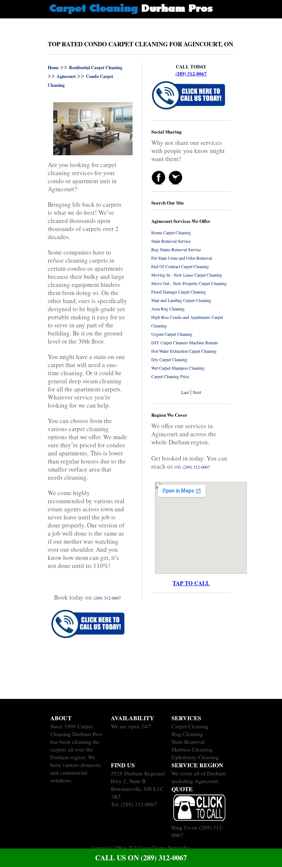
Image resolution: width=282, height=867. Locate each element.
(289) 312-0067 (191, 73)
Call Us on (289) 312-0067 (141, 857)
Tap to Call (191, 583)
